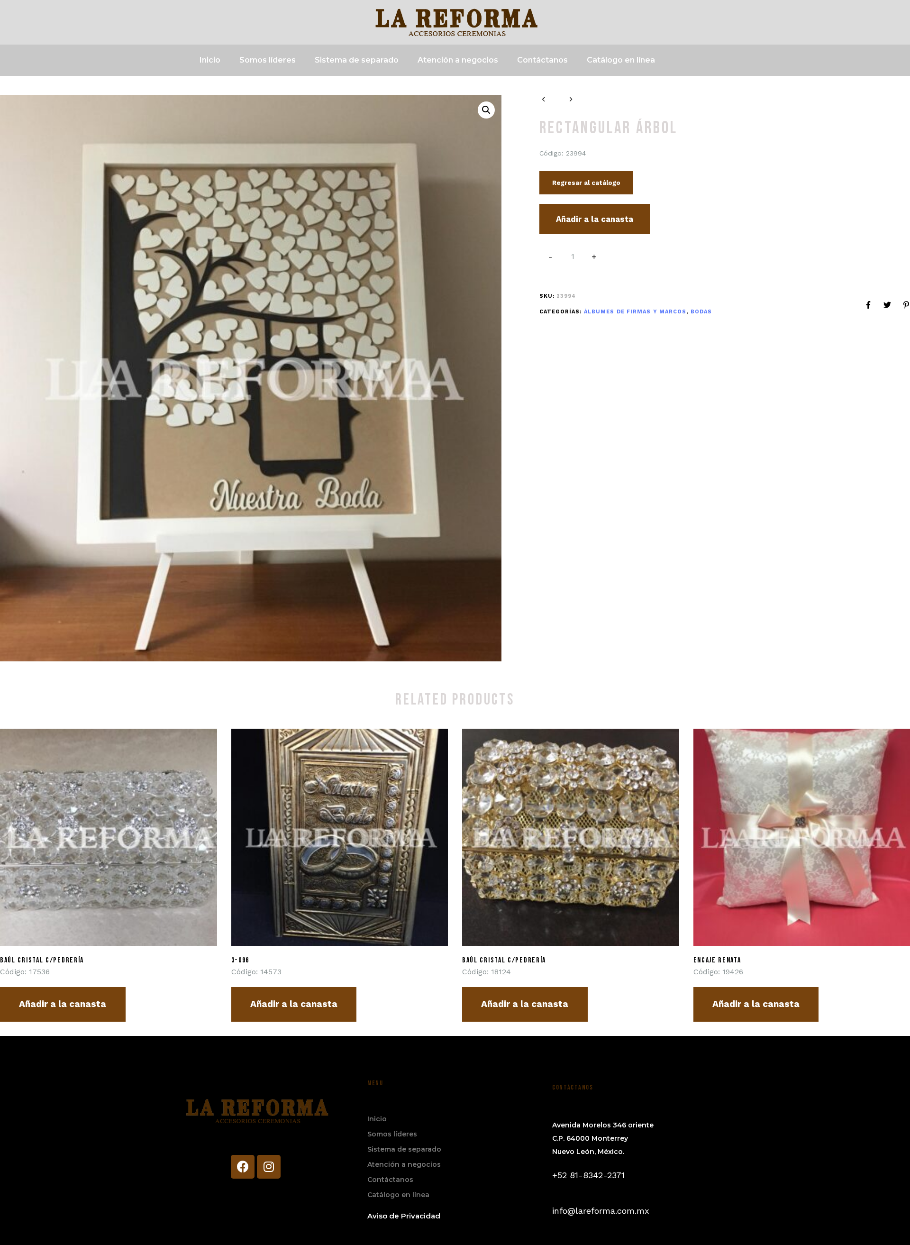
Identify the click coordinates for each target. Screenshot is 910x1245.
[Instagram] (269, 1167)
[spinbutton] (572, 256)
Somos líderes (267, 59)
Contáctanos (542, 59)
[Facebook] (243, 1167)
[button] (594, 256)
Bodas (701, 312)
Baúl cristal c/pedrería (42, 960)
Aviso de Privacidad (403, 1215)
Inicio (210, 59)
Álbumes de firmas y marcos (635, 312)
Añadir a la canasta (594, 219)
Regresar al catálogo (586, 182)
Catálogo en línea (621, 59)
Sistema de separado (357, 59)
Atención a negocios (458, 59)
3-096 (240, 960)
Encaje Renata (717, 960)
